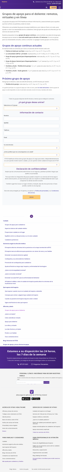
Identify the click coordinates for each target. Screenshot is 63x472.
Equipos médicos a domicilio (41, 417)
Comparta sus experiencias (10, 455)
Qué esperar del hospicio (10, 287)
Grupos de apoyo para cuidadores (15, 225)
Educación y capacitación (40, 450)
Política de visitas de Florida (10, 422)
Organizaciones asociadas (40, 452)
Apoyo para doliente (11, 321)
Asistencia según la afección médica (14, 243)
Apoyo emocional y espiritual (41, 429)
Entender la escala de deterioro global (16, 255)
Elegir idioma (12, 469)
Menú (59, 7)
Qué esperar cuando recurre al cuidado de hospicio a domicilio (23, 291)
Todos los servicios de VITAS (41, 432)
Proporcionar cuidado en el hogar (15, 232)
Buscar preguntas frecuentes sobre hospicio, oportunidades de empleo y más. (46, 7)
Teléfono (6, 130)
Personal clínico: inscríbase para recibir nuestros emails (46, 459)
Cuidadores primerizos (11, 240)
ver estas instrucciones (43, 87)
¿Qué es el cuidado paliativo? (41, 419)
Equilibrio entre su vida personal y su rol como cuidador (21, 236)
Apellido (6, 123)
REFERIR (53, 7)
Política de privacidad (41, 191)
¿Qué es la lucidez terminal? (13, 274)
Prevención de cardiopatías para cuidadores (18, 262)
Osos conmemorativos (11, 337)
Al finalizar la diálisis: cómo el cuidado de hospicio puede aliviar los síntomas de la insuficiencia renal (29, 282)
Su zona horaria (8, 145)
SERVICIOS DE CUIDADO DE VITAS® (45, 407)
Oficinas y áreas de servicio (10, 411)
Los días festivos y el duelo (13, 329)
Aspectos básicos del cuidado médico (16, 228)
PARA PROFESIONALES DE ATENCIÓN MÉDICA (45, 438)
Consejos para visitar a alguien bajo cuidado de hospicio (21, 295)
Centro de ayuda (24, 469)
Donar (4, 431)
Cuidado (5, 221)
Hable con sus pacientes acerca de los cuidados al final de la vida (46, 446)
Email (5, 137)
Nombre (6, 115)
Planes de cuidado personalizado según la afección (44, 423)
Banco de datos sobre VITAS (10, 419)
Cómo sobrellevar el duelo (12, 318)
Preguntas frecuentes (40, 364)
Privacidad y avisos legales (9, 425)
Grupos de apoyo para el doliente (15, 310)
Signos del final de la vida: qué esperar (16, 302)
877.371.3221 (24, 364)
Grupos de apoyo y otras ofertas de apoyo (16, 344)
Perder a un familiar (11, 333)
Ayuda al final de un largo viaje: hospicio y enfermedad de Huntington (26, 266)
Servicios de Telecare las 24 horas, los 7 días (45, 414)
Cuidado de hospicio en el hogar (42, 411)
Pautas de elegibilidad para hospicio (43, 443)
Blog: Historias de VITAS (10, 340)
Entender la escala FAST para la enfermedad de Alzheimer (22, 278)
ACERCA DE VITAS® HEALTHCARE (13, 407)
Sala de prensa (6, 417)
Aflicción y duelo (8, 306)
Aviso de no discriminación (9, 428)
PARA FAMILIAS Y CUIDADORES (13, 437)
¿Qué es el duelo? (10, 314)
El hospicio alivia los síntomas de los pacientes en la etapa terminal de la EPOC (28, 247)
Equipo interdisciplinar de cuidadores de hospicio (46, 426)
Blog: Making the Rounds (40, 455)
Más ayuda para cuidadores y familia (12, 461)
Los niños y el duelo (11, 325)
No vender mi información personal (41, 469)
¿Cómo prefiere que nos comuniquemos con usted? (18, 152)
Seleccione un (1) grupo (10, 105)
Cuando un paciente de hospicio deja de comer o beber (21, 299)
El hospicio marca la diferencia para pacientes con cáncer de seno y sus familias (28, 251)
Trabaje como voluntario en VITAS (12, 414)
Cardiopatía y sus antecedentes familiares (17, 259)
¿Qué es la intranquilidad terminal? (15, 270)
